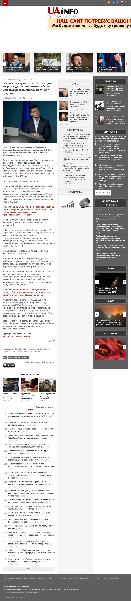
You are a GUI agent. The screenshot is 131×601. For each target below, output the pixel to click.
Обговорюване (110, 201)
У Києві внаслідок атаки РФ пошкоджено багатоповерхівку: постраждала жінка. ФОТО (108, 255)
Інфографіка (75, 192)
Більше (28, 569)
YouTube (26, 336)
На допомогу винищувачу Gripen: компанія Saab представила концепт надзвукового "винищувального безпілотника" (31, 493)
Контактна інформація (17, 592)
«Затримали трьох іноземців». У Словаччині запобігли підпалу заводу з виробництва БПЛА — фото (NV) (75, 178)
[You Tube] (121, 2)
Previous (3, 64)
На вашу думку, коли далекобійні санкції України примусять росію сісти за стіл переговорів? (110, 138)
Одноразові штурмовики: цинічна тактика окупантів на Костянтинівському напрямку (80, 92)
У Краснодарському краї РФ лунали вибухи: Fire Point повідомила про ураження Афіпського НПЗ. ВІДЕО (109, 323)
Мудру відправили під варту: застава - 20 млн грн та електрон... (15, 69)
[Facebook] (112, 2)
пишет (26, 173)
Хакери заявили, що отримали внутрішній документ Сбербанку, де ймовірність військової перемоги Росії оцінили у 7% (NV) (75, 147)
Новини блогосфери (30, 80)
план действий (23, 357)
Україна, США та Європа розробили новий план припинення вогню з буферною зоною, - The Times (109, 217)
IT (78, 578)
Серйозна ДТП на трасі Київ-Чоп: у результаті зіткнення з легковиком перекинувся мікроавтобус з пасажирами (30, 475)
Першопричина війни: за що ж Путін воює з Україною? (79, 104)
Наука (59, 578)
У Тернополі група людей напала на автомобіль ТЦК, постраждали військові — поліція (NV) (76, 168)
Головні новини (15, 578)
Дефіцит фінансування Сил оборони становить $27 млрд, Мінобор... (78, 69)
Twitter (17, 336)
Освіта (69, 578)
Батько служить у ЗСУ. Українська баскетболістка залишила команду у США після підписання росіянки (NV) (76, 158)
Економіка (41, 578)
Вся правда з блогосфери (12, 80)
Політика (24, 578)
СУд (4, 357)
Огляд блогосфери (107, 578)
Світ (46, 578)
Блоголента (118, 578)
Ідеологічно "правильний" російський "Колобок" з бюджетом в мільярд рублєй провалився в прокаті (80, 117)
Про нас (6, 592)
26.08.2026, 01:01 (69, 152)
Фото (111, 268)
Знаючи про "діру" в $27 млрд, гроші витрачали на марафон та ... (47, 69)
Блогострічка (75, 130)
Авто (74, 578)
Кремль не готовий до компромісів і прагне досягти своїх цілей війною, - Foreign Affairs (115, 120)
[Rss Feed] (108, 2)
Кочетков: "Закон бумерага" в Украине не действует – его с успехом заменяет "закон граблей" (10, 399)
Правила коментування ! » (45, 407)
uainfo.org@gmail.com (32, 592)
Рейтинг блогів (8, 581)
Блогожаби (110, 333)
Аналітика (111, 81)
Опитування (111, 132)
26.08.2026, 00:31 (69, 163)
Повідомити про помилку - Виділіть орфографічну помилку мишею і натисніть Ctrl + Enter (27, 350)
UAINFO (51, 341)
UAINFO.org (21, 176)
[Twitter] (117, 2)
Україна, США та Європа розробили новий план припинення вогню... (107, 69)
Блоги (75, 84)
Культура (52, 578)
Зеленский (12, 357)
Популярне (111, 205)
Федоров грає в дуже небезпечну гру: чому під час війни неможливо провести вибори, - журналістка (115, 90)
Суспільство (32, 578)
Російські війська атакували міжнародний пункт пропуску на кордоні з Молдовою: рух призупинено (110, 238)
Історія (64, 578)
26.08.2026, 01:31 (69, 141)
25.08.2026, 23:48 (69, 183)
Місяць (110, 210)
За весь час (120, 210)
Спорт (89, 578)
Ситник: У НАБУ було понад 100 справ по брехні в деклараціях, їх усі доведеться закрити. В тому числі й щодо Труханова (27, 292)
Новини (29, 410)
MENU (5, 3)
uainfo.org (28, 589)
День (100, 210)
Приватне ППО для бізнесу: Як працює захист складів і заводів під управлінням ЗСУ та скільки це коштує (116, 106)
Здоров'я (83, 578)
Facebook (8, 336)
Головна (6, 578)
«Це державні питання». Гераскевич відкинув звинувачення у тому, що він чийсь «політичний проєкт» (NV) (77, 137)
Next (127, 64)
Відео (111, 301)
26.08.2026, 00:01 (69, 172)
